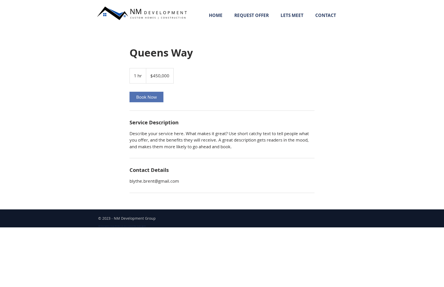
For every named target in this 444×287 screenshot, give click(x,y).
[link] (146, 97)
